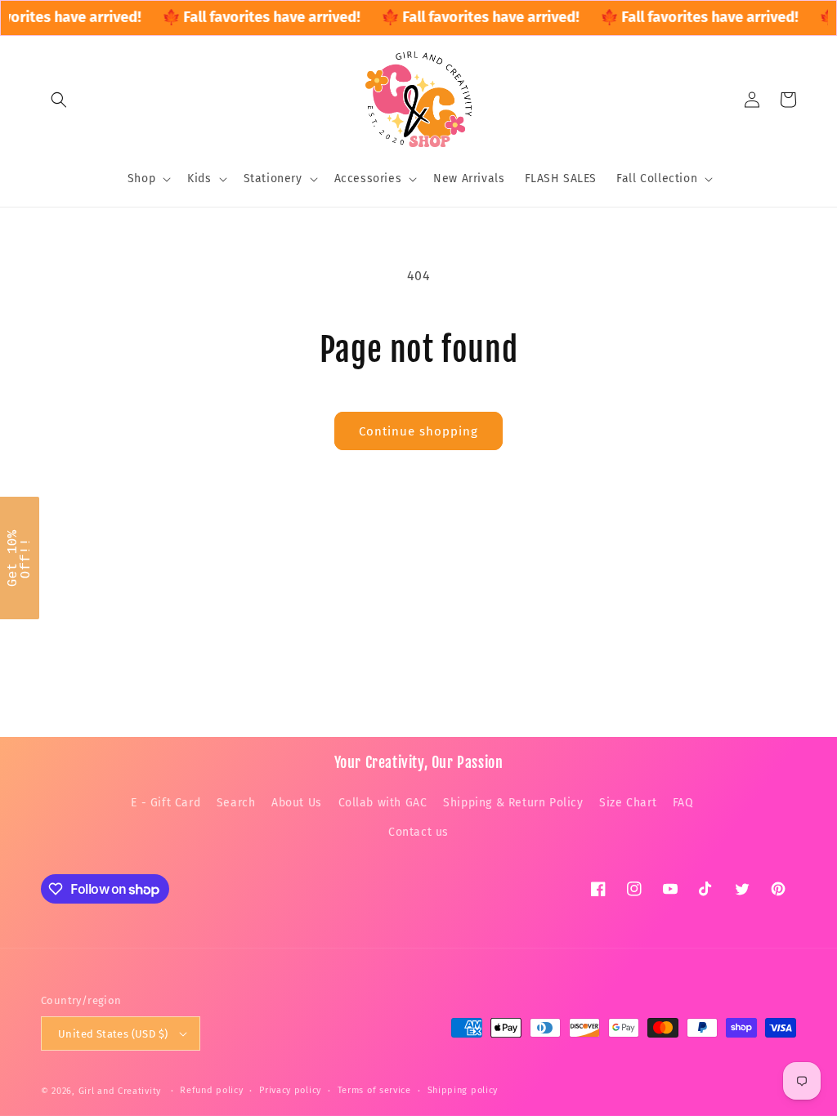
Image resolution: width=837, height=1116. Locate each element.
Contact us (418, 832)
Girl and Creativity (119, 1091)
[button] (59, 100)
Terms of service (374, 1090)
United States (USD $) (113, 1034)
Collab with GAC (382, 803)
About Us (296, 803)
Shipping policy (463, 1090)
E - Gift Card (165, 803)
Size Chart (627, 803)
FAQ (683, 803)
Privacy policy (290, 1090)
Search (236, 803)
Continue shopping (418, 431)
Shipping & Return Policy (513, 803)
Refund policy (211, 1090)
